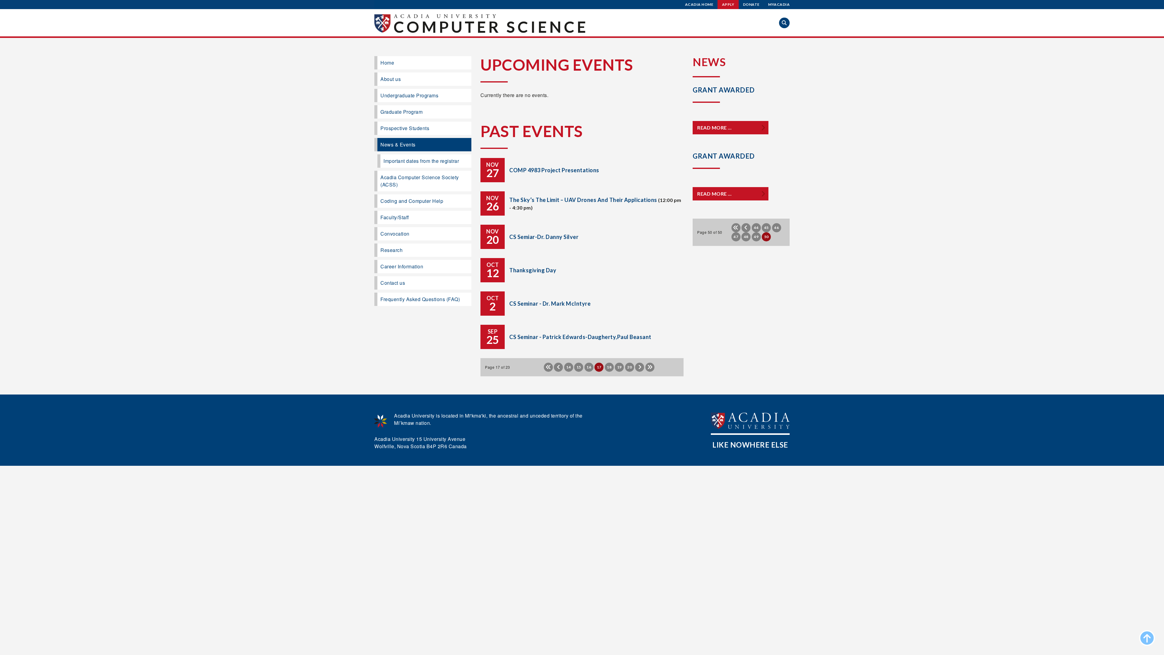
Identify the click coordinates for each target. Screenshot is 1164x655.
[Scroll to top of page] (1147, 638)
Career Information (401, 266)
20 (629, 367)
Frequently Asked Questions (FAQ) (420, 299)
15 (579, 367)
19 (619, 367)
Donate (751, 4)
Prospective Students (404, 128)
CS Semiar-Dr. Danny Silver (543, 236)
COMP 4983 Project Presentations (554, 170)
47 (736, 236)
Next (639, 367)
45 (766, 227)
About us (390, 79)
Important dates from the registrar (421, 160)
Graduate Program (401, 111)
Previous (558, 367)
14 (568, 367)
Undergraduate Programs (409, 95)
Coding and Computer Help (411, 200)
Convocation (395, 233)
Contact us (392, 282)
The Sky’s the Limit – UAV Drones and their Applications (583, 199)
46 (776, 227)
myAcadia (779, 4)
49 (756, 236)
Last (649, 367)
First (548, 367)
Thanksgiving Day (532, 270)
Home (387, 62)
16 (589, 367)
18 (609, 367)
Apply (728, 4)
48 (746, 236)
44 (756, 227)
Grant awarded (724, 90)
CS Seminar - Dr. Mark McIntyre (549, 303)
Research (391, 250)
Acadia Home (699, 4)
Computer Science (490, 26)
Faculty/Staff (394, 217)
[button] (784, 23)
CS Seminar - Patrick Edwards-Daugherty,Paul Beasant (580, 337)
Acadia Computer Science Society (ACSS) (419, 181)
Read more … (714, 127)
